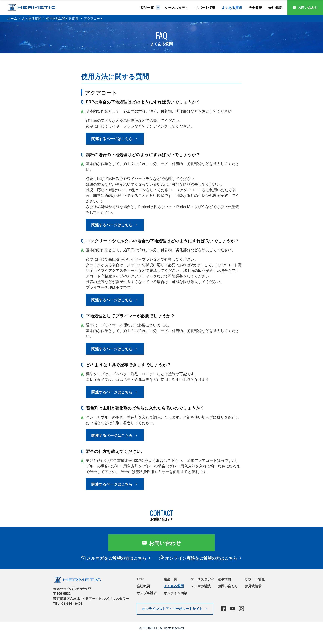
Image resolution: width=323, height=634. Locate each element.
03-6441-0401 (71, 603)
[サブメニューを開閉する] (158, 7)
